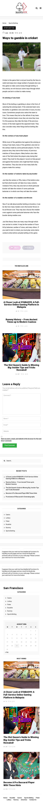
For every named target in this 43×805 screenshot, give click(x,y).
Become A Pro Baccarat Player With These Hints (21, 493)
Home (5, 798)
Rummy (8, 527)
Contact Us (32, 800)
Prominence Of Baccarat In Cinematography (20, 497)
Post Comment (10, 445)
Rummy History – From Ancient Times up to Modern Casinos (20, 483)
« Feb (6, 652)
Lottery (8, 518)
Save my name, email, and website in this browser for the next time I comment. (21, 440)
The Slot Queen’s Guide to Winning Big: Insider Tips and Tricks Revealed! (22, 488)
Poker (8, 521)
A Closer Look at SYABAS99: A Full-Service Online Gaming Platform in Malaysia (22, 478)
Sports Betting (10, 531)
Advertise (24, 800)
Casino (8, 514)
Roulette (8, 524)
